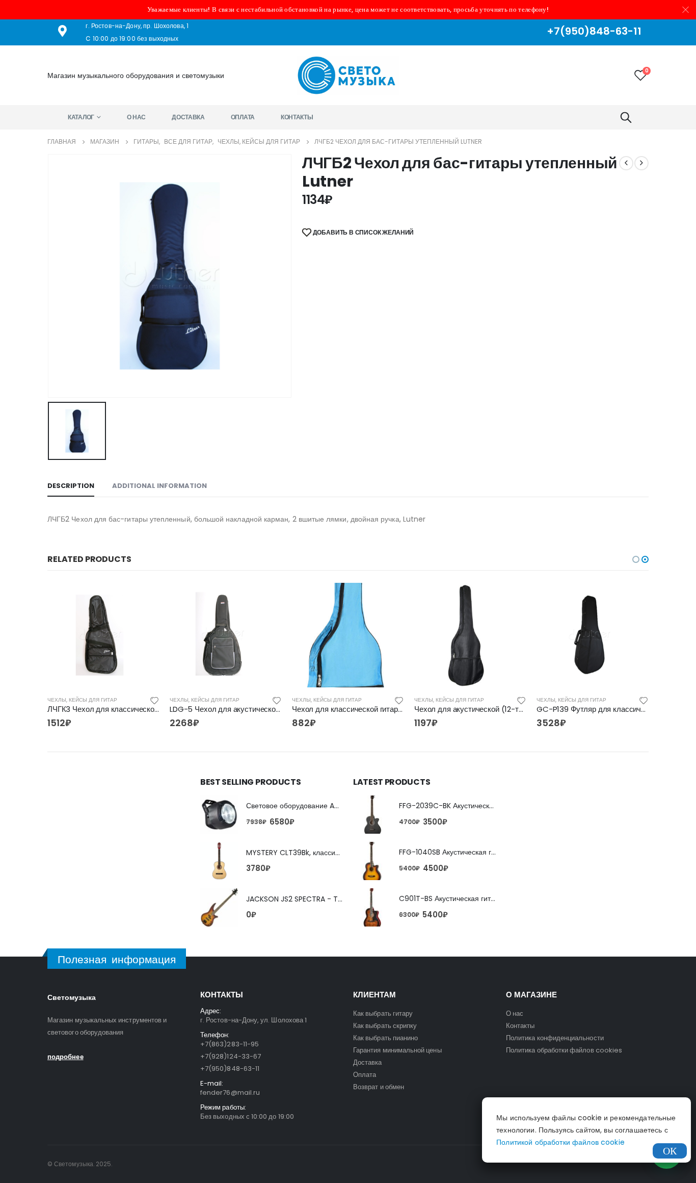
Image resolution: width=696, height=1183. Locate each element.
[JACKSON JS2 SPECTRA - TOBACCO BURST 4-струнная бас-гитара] (219, 907)
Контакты (297, 117)
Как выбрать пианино (385, 1038)
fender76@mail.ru (230, 1092)
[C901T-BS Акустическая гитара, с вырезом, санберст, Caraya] (372, 907)
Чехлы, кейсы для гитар (82, 700)
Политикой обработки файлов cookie (560, 1142)
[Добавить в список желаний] (154, 700)
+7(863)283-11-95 (229, 1044)
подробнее (65, 1057)
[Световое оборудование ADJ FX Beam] (219, 814)
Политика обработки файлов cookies (564, 1050)
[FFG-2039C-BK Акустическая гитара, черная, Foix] (372, 814)
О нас (136, 117)
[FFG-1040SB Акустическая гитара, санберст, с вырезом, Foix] (372, 861)
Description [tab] (70, 486)
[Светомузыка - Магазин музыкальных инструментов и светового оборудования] (348, 75)
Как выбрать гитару (383, 1013)
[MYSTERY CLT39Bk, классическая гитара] (219, 861)
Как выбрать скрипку (385, 1026)
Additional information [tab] (159, 486)
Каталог (81, 117)
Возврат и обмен (378, 1087)
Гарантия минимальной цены (397, 1050)
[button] (635, 559)
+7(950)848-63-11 (229, 1068)
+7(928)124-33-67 (230, 1056)
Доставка (188, 117)
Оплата (243, 117)
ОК (670, 1150)
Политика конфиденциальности (555, 1038)
